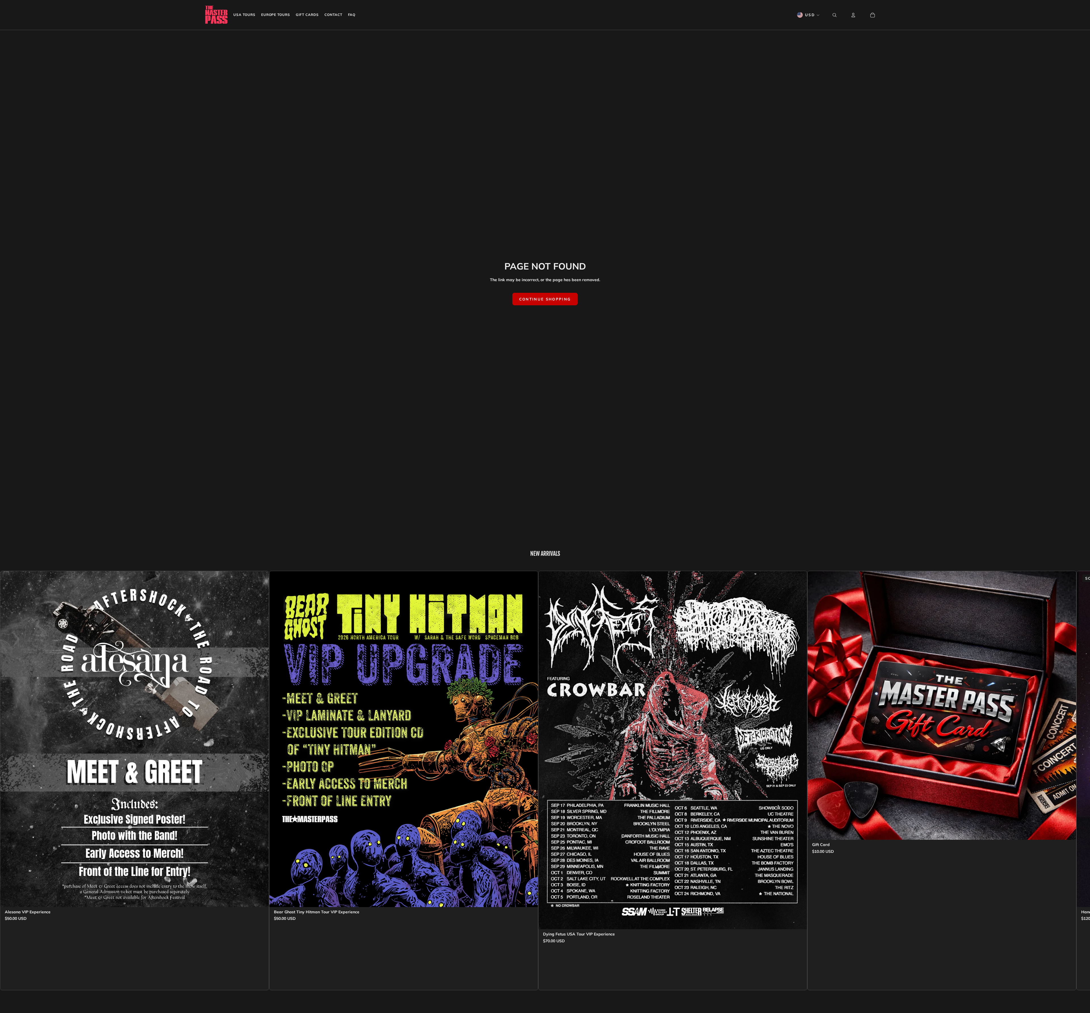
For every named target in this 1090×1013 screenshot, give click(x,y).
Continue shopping (545, 299)
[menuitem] (244, 15)
